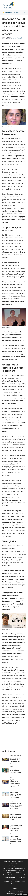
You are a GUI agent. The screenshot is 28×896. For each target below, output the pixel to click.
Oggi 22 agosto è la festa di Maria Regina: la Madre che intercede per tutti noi (15, 783)
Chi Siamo (13, 861)
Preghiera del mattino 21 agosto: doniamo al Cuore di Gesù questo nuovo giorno (15, 840)
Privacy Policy (14, 863)
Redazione (7, 861)
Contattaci (14, 884)
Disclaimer (20, 861)
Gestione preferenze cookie (21, 894)
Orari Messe (8, 12)
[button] (24, 12)
